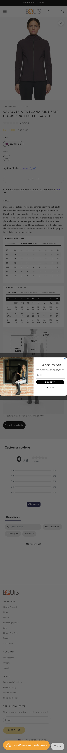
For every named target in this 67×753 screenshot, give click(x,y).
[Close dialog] (65, 359)
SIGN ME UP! (50, 382)
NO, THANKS (50, 387)
